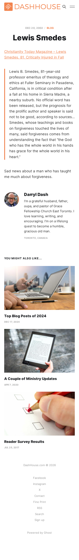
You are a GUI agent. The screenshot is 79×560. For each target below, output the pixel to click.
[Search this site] (64, 7)
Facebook (39, 477)
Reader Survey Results (24, 442)
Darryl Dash (36, 194)
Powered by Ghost (39, 532)
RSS (39, 508)
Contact (39, 495)
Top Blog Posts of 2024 (25, 316)
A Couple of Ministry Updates (30, 379)
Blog (50, 27)
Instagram (39, 484)
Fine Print (39, 502)
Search (39, 514)
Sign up (39, 520)
